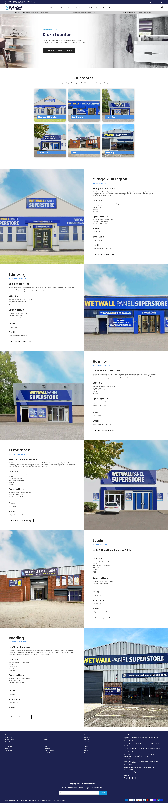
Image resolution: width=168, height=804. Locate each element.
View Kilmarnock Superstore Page (21, 521)
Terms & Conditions (49, 750)
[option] (31, 12)
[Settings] (155, 7)
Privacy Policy (47, 748)
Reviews (7, 753)
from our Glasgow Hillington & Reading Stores (31, 12)
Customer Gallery (48, 744)
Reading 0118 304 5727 (27, 1)
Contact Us (7, 755)
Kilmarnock (86, 744)
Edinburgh (86, 742)
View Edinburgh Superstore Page (21, 341)
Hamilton (86, 746)
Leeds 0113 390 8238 (12, 3)
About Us (46, 737)
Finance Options (9, 750)
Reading (86, 750)
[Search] (152, 7)
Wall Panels (53, 8)
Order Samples (8, 737)
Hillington (86, 739)
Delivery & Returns (9, 739)
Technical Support (48, 753)
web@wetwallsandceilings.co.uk (27, 3)
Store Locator (87, 737)
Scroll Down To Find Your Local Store (59, 51)
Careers (46, 739)
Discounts (7, 748)
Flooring (111, 8)
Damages (7, 744)
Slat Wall (89, 8)
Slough (86, 753)
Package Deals (100, 8)
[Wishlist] (158, 7)
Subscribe (103, 792)
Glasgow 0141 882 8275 (13, 1)
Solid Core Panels (78, 8)
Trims (119, 8)
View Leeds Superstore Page (103, 618)
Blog (45, 742)
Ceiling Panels (65, 8)
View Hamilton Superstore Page (104, 430)
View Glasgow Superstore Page (104, 254)
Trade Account (8, 746)
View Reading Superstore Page (20, 717)
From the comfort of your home (84, 12)
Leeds (85, 748)
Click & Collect (8, 742)
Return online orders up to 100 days (137, 12)
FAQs (45, 746)
